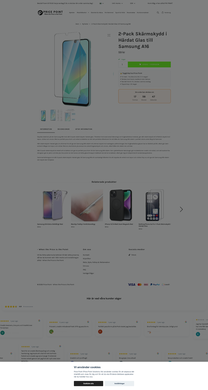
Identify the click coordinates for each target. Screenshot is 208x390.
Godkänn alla (88, 383)
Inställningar (119, 383)
